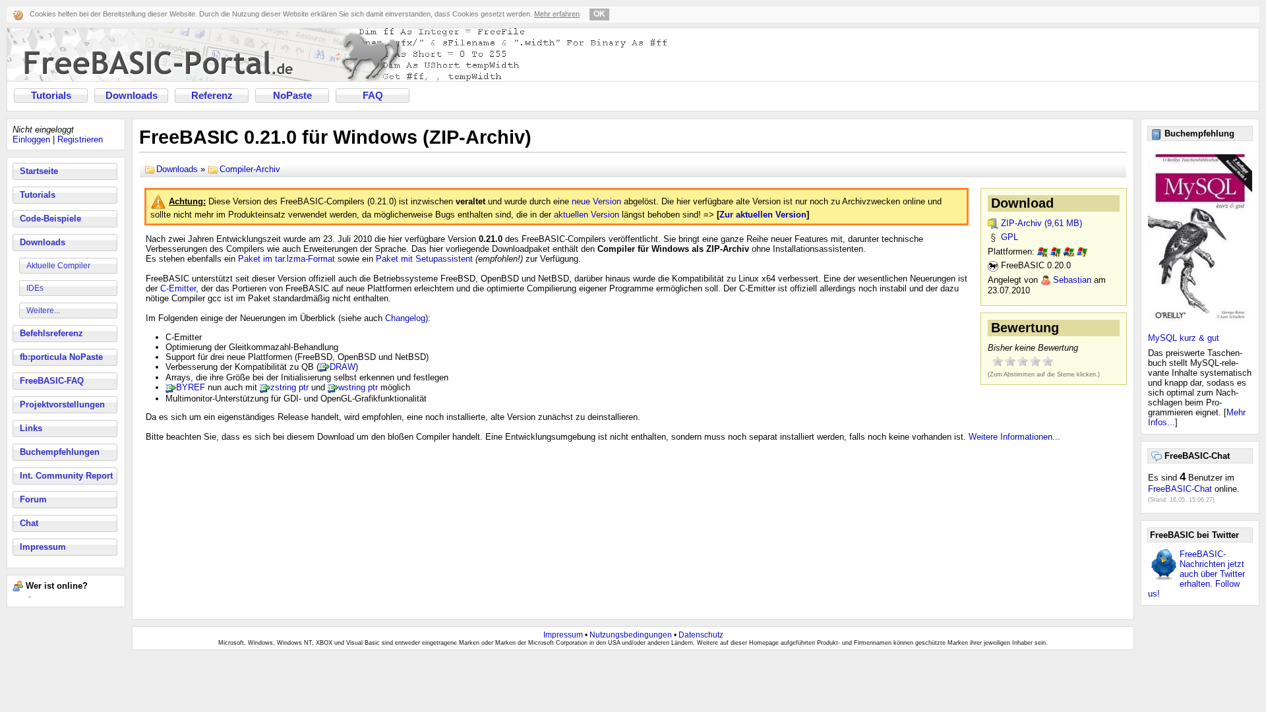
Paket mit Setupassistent (424, 259)
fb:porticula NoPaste (61, 357)
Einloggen (31, 139)
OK (599, 13)
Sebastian (1072, 280)
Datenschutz (700, 634)
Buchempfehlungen (60, 452)
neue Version (596, 201)
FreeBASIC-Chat (1180, 489)
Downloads (132, 95)
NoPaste (292, 95)
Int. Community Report (66, 476)
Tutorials (51, 95)
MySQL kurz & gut (1183, 338)
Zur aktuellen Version (762, 215)
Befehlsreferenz (51, 333)
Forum (33, 499)
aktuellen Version (586, 215)
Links (31, 428)
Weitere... (43, 310)
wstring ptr (358, 387)
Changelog (405, 318)
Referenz (212, 95)
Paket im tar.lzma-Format (286, 259)
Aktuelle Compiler (58, 265)
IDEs (35, 288)
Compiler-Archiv (250, 169)
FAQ (373, 95)
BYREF (190, 387)
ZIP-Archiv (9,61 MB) (1041, 223)
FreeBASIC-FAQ (52, 381)
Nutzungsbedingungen (630, 634)
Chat (29, 523)
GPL (1009, 237)
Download (1022, 203)
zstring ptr (289, 387)
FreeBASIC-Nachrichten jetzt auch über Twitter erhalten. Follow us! (1196, 574)
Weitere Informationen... (1014, 437)
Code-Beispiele (50, 218)
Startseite (39, 171)
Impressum (43, 547)
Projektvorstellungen (62, 404)
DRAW (342, 367)
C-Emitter (178, 288)
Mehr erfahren (557, 14)
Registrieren (80, 139)
